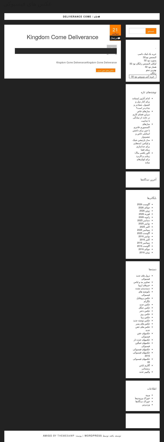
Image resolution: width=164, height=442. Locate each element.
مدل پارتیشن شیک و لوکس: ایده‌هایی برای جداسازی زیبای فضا (141, 144)
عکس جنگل (144, 307)
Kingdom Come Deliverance (62, 37)
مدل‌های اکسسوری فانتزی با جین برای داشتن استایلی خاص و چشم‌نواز (141, 130)
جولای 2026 (144, 207)
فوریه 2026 (144, 213)
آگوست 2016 (143, 245)
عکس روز (145, 314)
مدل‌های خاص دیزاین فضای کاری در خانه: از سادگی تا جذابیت (141, 115)
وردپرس (146, 404)
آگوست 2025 (143, 233)
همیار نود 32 (150, 66)
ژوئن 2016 (144, 252)
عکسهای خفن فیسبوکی (143, 335)
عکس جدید (144, 304)
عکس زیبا (145, 317)
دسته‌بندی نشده (142, 288)
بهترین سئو (151, 69)
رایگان (153, 73)
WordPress (93, 435)
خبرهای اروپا (144, 285)
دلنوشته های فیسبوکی (144, 293)
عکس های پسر (143, 323)
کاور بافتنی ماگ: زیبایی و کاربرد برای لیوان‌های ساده (142, 157)
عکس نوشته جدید (141, 320)
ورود (148, 394)
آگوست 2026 (143, 204)
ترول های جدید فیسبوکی (143, 277)
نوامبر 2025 (144, 223)
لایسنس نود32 (149, 57)
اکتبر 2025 (145, 226)
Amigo (47, 435)
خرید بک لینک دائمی (147, 53)
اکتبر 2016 (145, 239)
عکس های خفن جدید (106, 70)
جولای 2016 (144, 249)
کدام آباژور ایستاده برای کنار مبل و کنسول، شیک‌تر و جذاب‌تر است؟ (141, 103)
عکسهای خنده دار (142, 339)
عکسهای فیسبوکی (141, 349)
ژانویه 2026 (144, 217)
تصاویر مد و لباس (142, 282)
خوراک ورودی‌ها (142, 398)
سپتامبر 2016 (143, 242)
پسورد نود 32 (150, 60)
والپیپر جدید (144, 371)
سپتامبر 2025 (143, 229)
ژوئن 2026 (144, 210)
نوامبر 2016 (144, 236)
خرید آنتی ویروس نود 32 (142, 76)
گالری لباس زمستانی (144, 367)
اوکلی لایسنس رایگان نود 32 (143, 63)
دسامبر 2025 (143, 220)
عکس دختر (144, 310)
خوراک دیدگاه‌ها (142, 401)
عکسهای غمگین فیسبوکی (142, 344)
